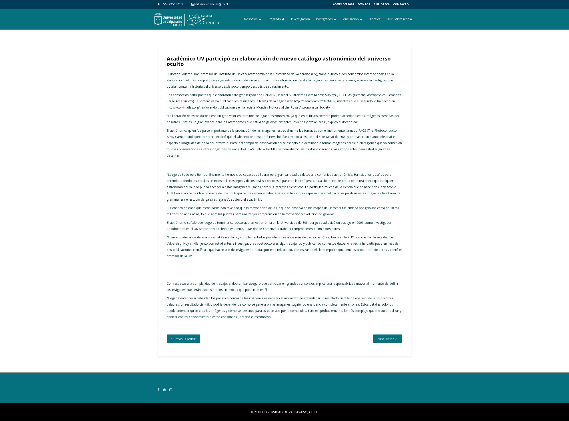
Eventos (363, 4)
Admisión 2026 (343, 4)
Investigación (300, 19)
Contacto (401, 4)
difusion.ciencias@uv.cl (211, 4)
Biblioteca (382, 4)
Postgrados (325, 19)
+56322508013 (171, 4)
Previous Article (185, 339)
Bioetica (375, 19)
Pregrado (275, 19)
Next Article (386, 339)
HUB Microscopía (399, 19)
